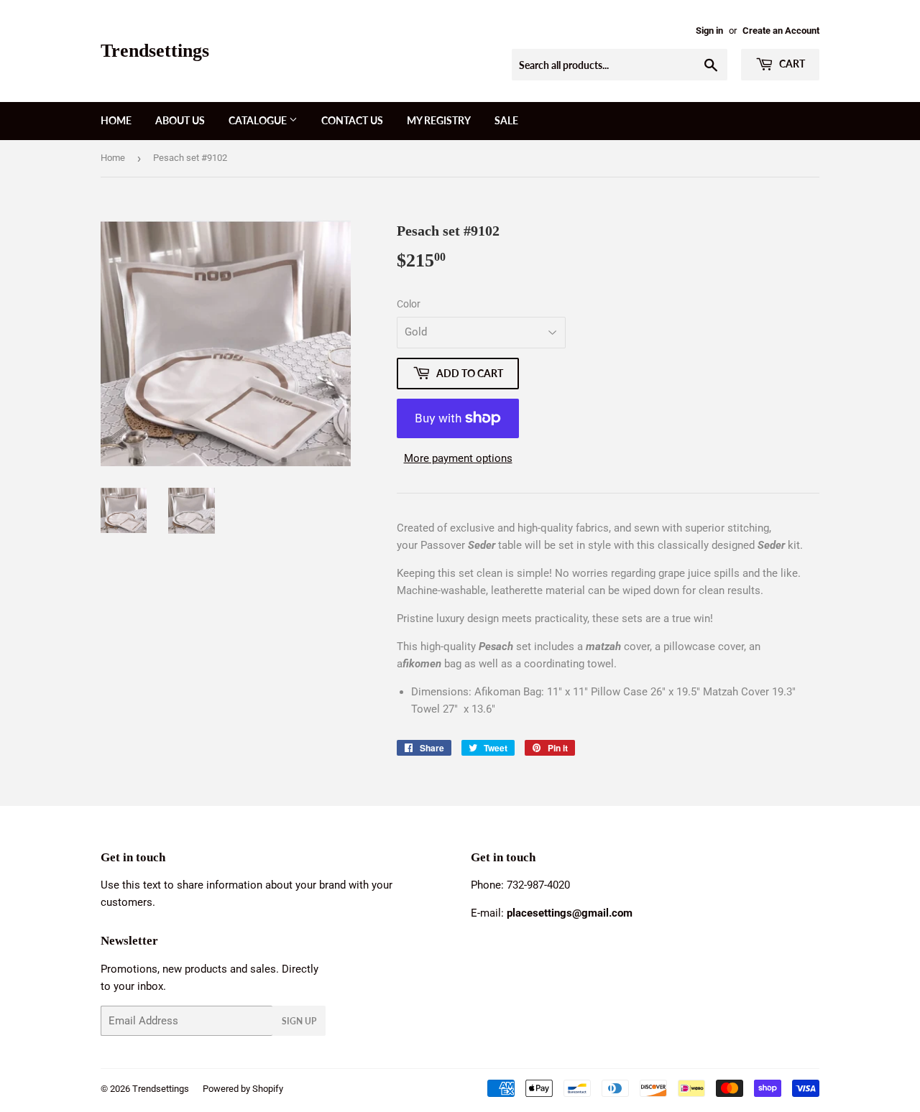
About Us (180, 120)
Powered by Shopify (243, 1088)
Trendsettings (155, 50)
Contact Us (352, 120)
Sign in (709, 30)
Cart (791, 63)
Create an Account (780, 30)
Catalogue (259, 120)
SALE (506, 120)
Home (116, 120)
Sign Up (299, 1021)
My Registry (439, 120)
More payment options (458, 458)
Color (408, 304)
